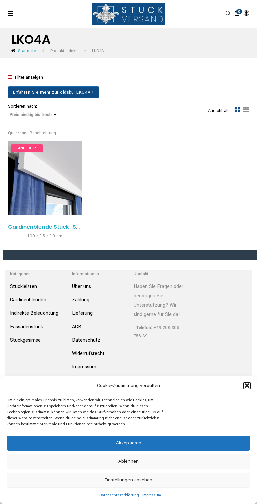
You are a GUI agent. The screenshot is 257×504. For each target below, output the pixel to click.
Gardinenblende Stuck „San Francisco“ (61, 227)
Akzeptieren (128, 443)
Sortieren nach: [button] (30, 110)
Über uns (81, 286)
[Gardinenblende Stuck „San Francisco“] (45, 178)
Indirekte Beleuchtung (34, 313)
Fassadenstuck (26, 326)
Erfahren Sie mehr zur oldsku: (52, 92)
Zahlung (80, 299)
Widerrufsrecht (88, 353)
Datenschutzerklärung (119, 495)
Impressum (151, 495)
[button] (247, 385)
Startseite (27, 51)
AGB (76, 326)
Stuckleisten (23, 286)
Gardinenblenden (28, 299)
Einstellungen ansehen (128, 480)
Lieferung (82, 313)
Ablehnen (128, 461)
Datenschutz (86, 340)
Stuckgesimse (25, 340)
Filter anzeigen (28, 77)
